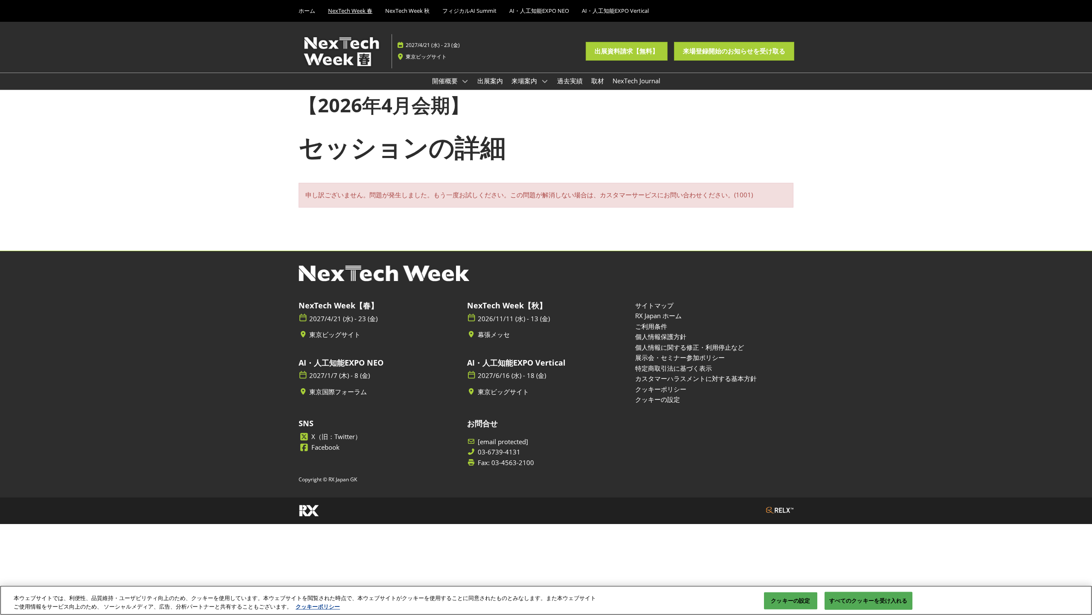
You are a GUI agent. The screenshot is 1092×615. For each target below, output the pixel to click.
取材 (597, 80)
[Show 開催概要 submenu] (465, 81)
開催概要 (445, 80)
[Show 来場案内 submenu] (545, 81)
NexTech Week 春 (350, 11)
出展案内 (490, 80)
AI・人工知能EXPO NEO (539, 11)
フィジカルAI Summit (469, 11)
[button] (627, 51)
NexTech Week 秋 (407, 11)
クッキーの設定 (790, 600)
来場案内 (525, 80)
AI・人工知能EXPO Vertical (615, 11)
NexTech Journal (636, 80)
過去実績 (570, 80)
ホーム (307, 11)
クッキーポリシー (318, 606)
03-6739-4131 (499, 452)
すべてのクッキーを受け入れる (868, 600)
